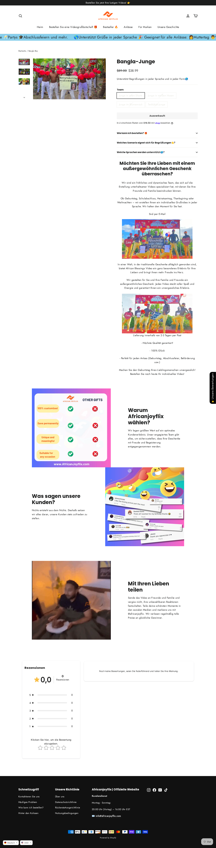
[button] (51, 695)
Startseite (22, 50)
